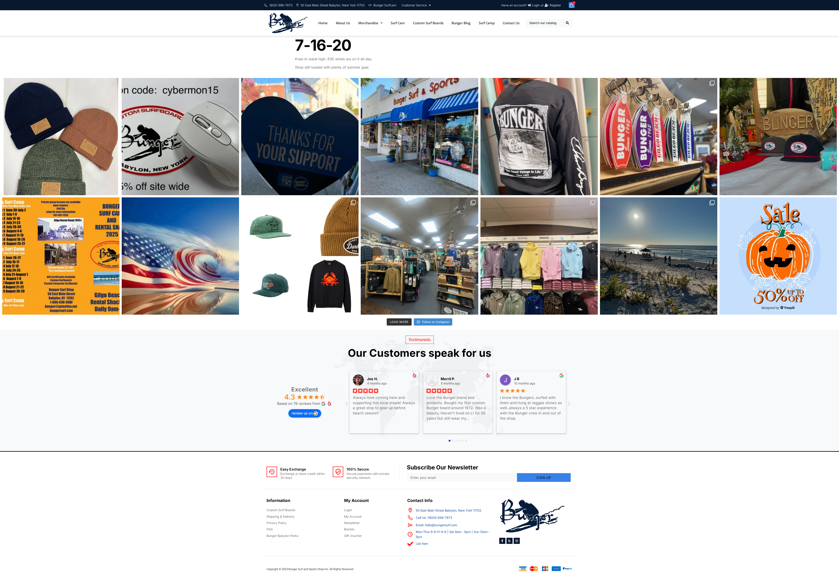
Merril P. (448, 379)
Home (323, 23)
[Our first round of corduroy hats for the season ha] (778, 136)
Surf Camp (487, 23)
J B (516, 379)
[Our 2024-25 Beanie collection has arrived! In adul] (61, 136)
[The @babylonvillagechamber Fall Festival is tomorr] (778, 256)
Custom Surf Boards (428, 23)
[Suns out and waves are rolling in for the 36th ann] (658, 256)
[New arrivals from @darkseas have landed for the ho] (300, 256)
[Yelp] (509, 541)
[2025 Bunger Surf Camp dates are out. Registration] (61, 256)
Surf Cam (398, 23)
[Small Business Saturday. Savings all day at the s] (300, 136)
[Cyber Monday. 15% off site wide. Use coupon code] (180, 136)
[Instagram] (517, 541)
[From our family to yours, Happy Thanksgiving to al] (419, 136)
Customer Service (414, 5)
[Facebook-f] (502, 541)
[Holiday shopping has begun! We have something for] (658, 136)
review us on (302, 413)
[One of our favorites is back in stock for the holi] (539, 136)
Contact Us (511, 23)
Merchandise (368, 23)
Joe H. (372, 379)
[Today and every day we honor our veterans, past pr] (180, 256)
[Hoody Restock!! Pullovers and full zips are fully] (539, 256)
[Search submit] (567, 23)
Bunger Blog (461, 23)
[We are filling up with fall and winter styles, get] (419, 256)
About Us (343, 23)
